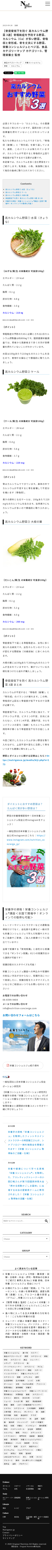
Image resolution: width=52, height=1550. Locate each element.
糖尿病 (40, 1436)
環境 (21, 1453)
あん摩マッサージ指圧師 (31, 1460)
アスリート (41, 1384)
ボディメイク (36, 1432)
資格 (46, 1356)
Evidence (6, 1482)
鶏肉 (5, 1429)
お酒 (38, 1380)
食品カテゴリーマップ (12, 62)
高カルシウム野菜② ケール (16, 192)
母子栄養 (7, 1415)
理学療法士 (8, 1394)
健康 (18, 1377)
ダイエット (8, 1370)
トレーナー (34, 1360)
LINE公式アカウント (12, 1457)
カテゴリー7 (37, 1394)
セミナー (34, 1353)
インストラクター (11, 1373)
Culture (6, 1513)
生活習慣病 (8, 1380)
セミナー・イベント (8, 1498)
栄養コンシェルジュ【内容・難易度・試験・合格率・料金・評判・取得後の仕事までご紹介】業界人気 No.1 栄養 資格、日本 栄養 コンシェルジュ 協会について (27, 1278)
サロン (25, 1432)
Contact (6, 1533)
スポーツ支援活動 (43, 1517)
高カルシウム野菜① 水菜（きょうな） (20, 189)
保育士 (13, 1453)
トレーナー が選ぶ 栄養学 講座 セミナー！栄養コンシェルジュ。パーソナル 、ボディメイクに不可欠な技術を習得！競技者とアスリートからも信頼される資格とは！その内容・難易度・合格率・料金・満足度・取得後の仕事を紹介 (27, 1328)
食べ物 (25, 1353)
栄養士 (20, 1425)
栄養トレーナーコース (38, 1391)
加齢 (16, 25)
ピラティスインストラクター (15, 1418)
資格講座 (17, 1497)
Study (5, 1494)
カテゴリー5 (9, 1377)
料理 (31, 1457)
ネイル (35, 1443)
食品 (25, 1360)
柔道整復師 (37, 1401)
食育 (37, 1377)
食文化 (16, 1398)
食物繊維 (19, 1387)
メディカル (28, 1377)
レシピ (30, 1380)
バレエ (18, 1443)
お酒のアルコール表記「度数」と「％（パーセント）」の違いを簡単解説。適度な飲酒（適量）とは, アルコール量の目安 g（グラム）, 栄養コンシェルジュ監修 (27, 1292)
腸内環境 (42, 1425)
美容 (5, 1439)
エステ (23, 1446)
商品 (5, 1425)
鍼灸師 (11, 1422)
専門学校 (22, 1436)
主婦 (36, 1418)
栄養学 (28, 1387)
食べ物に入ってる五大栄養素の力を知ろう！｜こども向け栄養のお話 (27, 1315)
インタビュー (31, 1425)
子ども (40, 1366)
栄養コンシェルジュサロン (31, 1439)
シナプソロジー (10, 1436)
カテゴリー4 (19, 1408)
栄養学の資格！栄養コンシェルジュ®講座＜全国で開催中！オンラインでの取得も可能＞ (26, 202)
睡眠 (17, 1432)
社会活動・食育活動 (31, 1517)
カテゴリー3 (15, 1360)
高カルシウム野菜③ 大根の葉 (17, 195)
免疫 (16, 1415)
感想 (26, 1356)
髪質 (16, 1446)
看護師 (41, 1408)
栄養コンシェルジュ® (31, 1498)
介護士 (38, 1450)
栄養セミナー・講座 (23, 1370)
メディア (7, 1363)
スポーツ (38, 1370)
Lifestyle (6, 1504)
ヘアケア (7, 1446)
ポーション (8, 1384)
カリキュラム (9, 1450)
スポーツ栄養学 (37, 1422)
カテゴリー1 (29, 1366)
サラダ (33, 1415)
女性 (17, 1384)
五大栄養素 (20, 1380)
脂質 (43, 1418)
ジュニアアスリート (25, 1450)
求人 (25, 1457)
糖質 (12, 1405)
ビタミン (7, 1398)
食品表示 (24, 1415)
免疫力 (40, 1486)
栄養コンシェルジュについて (15, 1391)
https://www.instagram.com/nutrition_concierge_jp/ (26, 840)
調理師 (38, 1429)
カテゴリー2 (36, 1356)
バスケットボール (18, 1429)
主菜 (14, 1464)
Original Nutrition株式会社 (30, 1546)
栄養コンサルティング (29, 1373)
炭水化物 (26, 1398)
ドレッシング (22, 1422)
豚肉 (17, 1460)
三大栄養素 (31, 1408)
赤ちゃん (17, 1412)
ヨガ (5, 1453)
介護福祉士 (8, 1443)
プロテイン (23, 1464)
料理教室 (19, 1394)
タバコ (39, 1457)
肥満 (5, 1405)
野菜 (6, 66)
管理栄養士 (8, 1387)
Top (4, 1527)
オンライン (28, 1412)
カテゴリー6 (19, 1363)
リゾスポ (36, 1398)
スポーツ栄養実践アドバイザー (29, 1405)
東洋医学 (14, 1439)
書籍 (27, 1394)
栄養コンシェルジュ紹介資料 (24, 1065)
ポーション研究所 (43, 1498)
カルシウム (15, 66)
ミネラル (7, 1408)
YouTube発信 (28, 1384)
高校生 (6, 1464)
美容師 (26, 1443)
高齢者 (32, 1436)
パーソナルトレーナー (12, 1366)
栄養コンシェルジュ (33, 62)
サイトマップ (9, 1538)
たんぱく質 (18, 1401)
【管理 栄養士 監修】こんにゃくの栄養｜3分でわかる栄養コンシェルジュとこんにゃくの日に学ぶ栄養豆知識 (27, 1305)
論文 (27, 1401)
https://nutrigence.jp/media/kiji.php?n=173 (26, 760)
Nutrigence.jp (9, 1530)
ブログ (28, 1508)
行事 (4, 1517)
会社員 (30, 1429)
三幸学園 (7, 1412)
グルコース (8, 1460)
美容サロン (33, 1446)
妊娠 (12, 1425)
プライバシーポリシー (13, 1535)
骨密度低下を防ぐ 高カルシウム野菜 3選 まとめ (24, 198)
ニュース (7, 1401)
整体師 (28, 1453)
